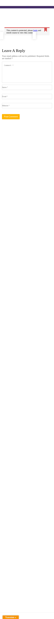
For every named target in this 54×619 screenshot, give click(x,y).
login (35, 30)
